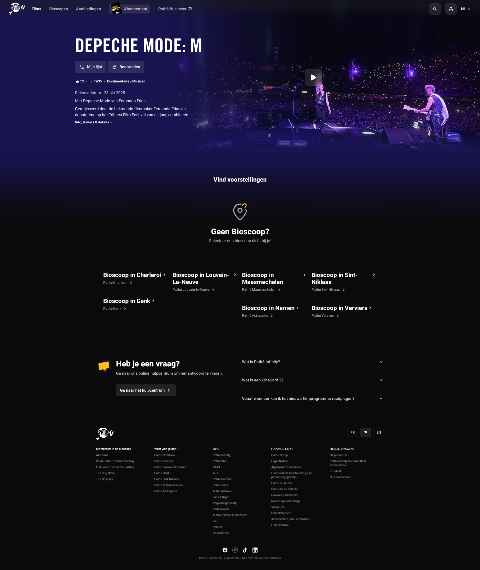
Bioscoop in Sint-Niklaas (335, 279)
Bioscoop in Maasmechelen (262, 279)
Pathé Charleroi (115, 282)
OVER (216, 449)
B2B (215, 521)
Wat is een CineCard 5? (263, 380)
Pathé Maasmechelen (259, 289)
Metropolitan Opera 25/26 (230, 515)
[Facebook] (225, 550)
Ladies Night (221, 497)
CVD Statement (281, 513)
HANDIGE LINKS (282, 449)
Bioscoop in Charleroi (132, 275)
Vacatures (277, 507)
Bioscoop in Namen (268, 308)
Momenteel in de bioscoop (114, 449)
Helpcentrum (279, 525)
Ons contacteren (341, 477)
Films (36, 9)
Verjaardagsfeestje (225, 503)
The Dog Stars (105, 473)
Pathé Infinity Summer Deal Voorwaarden (348, 463)
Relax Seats (220, 485)
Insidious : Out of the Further (115, 467)
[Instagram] (235, 550)
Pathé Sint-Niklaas (326, 289)
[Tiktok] (245, 550)
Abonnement (135, 9)
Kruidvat (335, 471)
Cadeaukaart (221, 509)
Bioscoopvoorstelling (285, 501)
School (217, 527)
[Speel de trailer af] (313, 77)
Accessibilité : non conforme (290, 519)
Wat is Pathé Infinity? (261, 362)
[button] (435, 9)
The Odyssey (104, 479)
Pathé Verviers (323, 315)
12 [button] (82, 81)
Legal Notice (279, 461)
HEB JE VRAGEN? (342, 449)
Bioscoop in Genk (126, 301)
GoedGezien (221, 533)
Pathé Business (172, 9)
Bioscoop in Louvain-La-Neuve (200, 279)
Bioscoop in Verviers (339, 308)
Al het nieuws (222, 491)
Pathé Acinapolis (255, 315)
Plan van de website (284, 489)
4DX (215, 473)
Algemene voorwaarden (286, 467)
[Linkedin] (255, 550)
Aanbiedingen (88, 9)
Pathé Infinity (221, 455)
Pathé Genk (112, 308)
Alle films (102, 455)
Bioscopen (58, 9)
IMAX (216, 467)
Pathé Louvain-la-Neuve (191, 289)
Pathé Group (279, 455)
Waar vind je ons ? (166, 449)
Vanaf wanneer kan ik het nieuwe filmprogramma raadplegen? (298, 398)
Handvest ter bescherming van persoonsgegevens (291, 475)
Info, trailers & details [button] (92, 122)
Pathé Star (219, 461)
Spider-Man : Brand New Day (115, 461)
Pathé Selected (222, 479)
